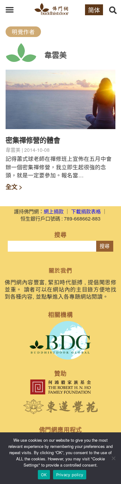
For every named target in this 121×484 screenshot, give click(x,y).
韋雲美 (55, 54)
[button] (9, 9)
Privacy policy (69, 474)
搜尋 (105, 246)
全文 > (14, 186)
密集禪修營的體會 (33, 140)
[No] (113, 458)
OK (44, 474)
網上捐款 (54, 211)
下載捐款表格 (86, 211)
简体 (94, 10)
